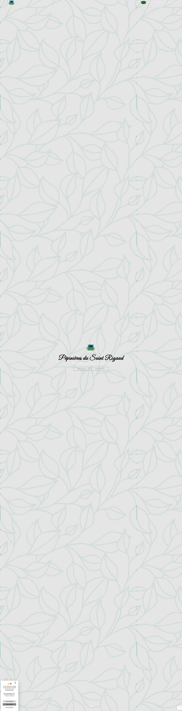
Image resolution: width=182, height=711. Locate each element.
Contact (175, 2)
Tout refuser (9, 704)
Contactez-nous (100, 368)
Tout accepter (9, 701)
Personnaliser (9, 707)
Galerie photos (167, 2)
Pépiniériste (151, 2)
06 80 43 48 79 (81, 368)
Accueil (143, 2)
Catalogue (159, 2)
